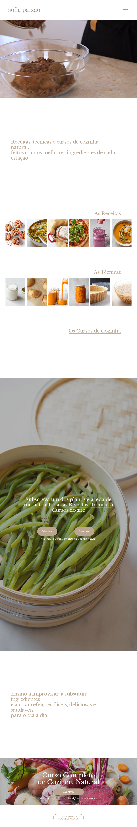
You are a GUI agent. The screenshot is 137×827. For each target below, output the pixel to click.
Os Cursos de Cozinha (95, 331)
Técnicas (100, 505)
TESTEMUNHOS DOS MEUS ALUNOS (68, 817)
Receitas (78, 505)
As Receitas (107, 213)
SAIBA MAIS (68, 792)
